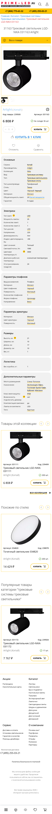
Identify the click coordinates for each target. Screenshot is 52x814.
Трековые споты (34, 180)
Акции (6, 678)
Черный (38, 190)
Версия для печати (47, 109)
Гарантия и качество (11, 736)
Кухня (38, 387)
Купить (38, 129)
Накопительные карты (12, 687)
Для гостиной (34, 716)
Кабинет (30, 390)
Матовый (31, 291)
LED (28, 216)
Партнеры (33, 745)
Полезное (33, 742)
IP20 (29, 393)
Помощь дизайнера (11, 739)
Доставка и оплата (10, 730)
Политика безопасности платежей (26, 761)
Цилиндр (31, 298)
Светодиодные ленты (37, 704)
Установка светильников (13, 733)
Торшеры (33, 695)
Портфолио (33, 733)
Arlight (7, 109)
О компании (36, 725)
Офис (40, 385)
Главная (5, 16)
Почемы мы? (34, 730)
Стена (29, 381)
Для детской (34, 713)
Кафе (43, 387)
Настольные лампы (37, 692)
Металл (30, 194)
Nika (29, 171)
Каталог (15, 16)
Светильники (34, 687)
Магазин (39, 390)
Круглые (30, 410)
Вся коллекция (38, 492)
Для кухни (33, 710)
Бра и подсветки (35, 690)
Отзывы (32, 739)
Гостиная (31, 387)
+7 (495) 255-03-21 (38, 11)
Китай (17, 109)
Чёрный (30, 190)
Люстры (32, 684)
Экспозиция (32, 385)
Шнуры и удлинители (37, 707)
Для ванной (33, 719)
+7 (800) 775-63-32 (14, 11)
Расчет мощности (36, 197)
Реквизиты (33, 736)
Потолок (36, 381)
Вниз (29, 301)
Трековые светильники (13, 18)
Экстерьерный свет (37, 698)
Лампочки (33, 701)
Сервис (7, 725)
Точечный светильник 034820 (20, 551)
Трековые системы (30, 16)
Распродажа (8, 684)
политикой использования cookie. (27, 780)
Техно (29, 187)
